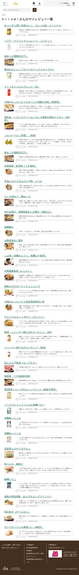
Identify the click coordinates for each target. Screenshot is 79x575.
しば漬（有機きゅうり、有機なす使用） (25, 255)
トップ (3, 14)
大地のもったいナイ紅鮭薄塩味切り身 (24, 301)
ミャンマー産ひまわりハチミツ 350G (25, 347)
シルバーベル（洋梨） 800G (20, 135)
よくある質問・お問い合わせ (11, 545)
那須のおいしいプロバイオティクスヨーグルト (29, 69)
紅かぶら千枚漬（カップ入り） (20, 362)
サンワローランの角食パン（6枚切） (23, 527)
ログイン (39, 5)
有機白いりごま (12, 433)
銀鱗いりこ (10, 479)
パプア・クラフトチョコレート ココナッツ (28, 41)
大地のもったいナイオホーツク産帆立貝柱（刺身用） (32, 102)
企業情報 (51, 545)
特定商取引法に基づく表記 (35, 553)
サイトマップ (30, 556)
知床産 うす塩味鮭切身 (17, 376)
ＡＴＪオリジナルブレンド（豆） (22, 86)
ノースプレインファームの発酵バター (24, 404)
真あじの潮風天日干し (16, 56)
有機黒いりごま (12, 418)
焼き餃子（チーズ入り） (17, 512)
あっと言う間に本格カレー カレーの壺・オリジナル (32, 25)
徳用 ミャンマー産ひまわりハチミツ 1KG (28, 332)
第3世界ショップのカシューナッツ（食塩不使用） (31, 389)
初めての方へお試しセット (10, 548)
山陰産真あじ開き (13, 240)
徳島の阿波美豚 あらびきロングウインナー (28, 496)
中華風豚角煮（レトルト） (18, 271)
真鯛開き (9, 227)
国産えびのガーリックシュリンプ (22, 286)
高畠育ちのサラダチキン (17, 448)
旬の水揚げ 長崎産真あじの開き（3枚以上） (28, 212)
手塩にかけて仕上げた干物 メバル (23, 181)
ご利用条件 (30, 545)
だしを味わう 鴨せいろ (17, 196)
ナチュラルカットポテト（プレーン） (24, 317)
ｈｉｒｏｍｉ (22, 35)
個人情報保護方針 (32, 548)
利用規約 (29, 550)
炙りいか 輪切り (13, 464)
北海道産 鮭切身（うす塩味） (20, 166)
